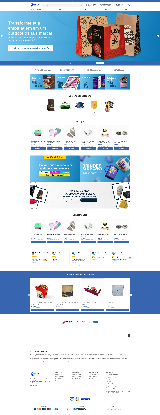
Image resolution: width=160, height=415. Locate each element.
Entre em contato (92, 374)
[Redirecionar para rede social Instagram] (31, 385)
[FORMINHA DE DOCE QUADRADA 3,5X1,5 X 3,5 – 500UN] (88, 132)
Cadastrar (122, 5)
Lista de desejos (58, 378)
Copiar (100, 63)
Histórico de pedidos (59, 376)
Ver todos (80, 245)
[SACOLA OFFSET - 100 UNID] (117, 290)
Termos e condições (76, 378)
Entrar (117, 5)
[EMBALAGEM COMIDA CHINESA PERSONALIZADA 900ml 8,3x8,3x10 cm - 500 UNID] (42, 290)
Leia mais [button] (34, 262)
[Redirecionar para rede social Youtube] (38, 385)
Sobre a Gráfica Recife (76, 374)
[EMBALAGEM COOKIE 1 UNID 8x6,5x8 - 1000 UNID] (38, 132)
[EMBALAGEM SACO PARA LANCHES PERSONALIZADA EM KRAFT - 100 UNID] (67, 290)
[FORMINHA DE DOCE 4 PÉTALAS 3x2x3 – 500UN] (121, 132)
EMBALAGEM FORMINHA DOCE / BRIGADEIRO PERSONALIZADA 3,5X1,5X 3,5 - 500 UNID (104, 143)
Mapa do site (91, 378)
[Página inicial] (34, 4)
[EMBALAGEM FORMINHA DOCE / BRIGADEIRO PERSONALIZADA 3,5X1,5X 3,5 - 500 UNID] (105, 132)
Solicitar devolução (93, 376)
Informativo (57, 380)
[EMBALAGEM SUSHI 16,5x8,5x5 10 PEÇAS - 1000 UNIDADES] (92, 290)
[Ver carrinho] (129, 5)
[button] (64, 1)
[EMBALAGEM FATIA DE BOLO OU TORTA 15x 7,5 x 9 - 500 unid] (71, 132)
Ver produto (38, 148)
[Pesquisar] (81, 5)
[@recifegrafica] (63, 322)
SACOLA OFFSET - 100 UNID (111, 302)
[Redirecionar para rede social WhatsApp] (36, 385)
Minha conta (57, 374)
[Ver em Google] (33, 253)
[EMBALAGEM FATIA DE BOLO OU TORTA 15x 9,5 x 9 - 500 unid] (54, 132)
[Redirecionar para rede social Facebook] (33, 385)
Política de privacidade (76, 376)
